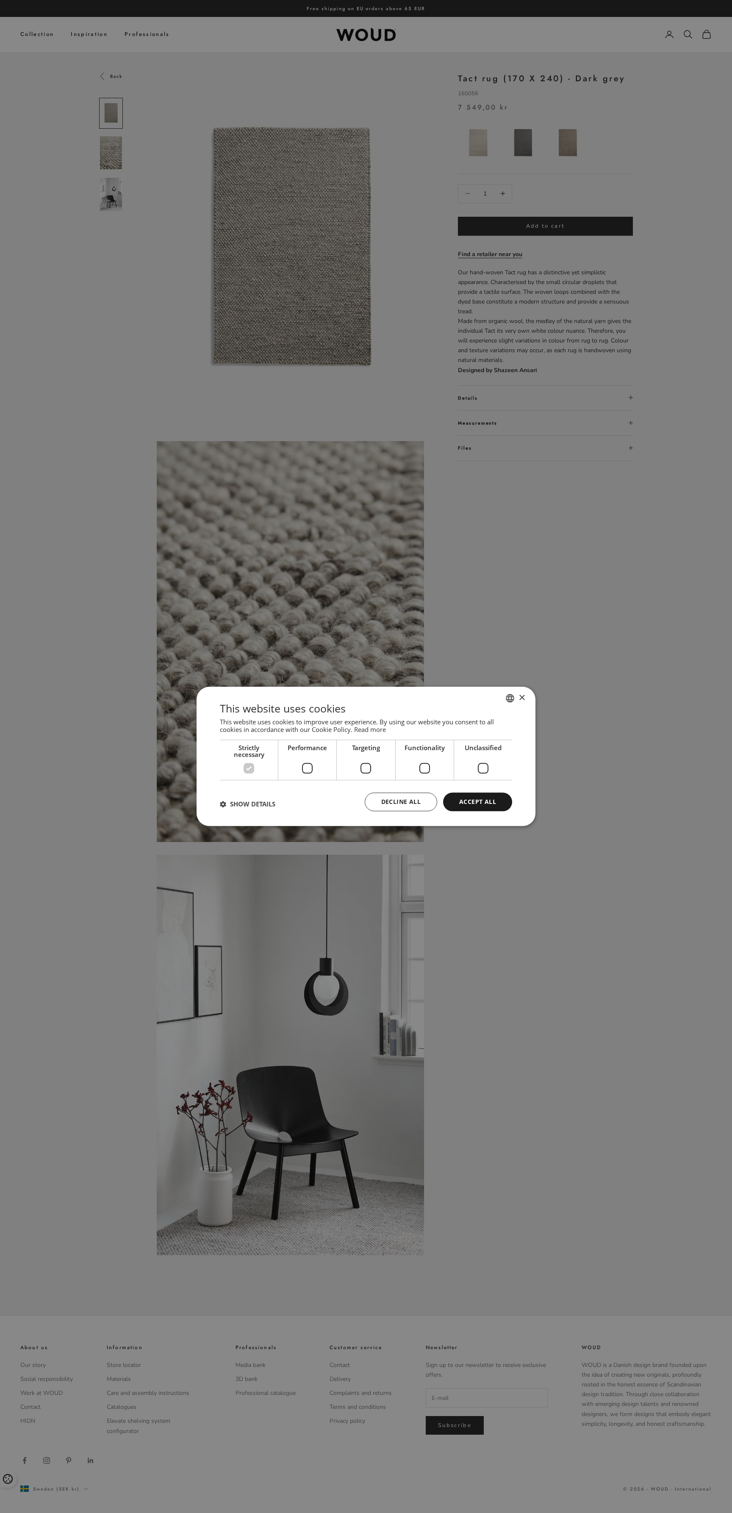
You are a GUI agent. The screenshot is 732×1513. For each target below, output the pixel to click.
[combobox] (510, 698)
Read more (370, 729)
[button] (247, 804)
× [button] (521, 698)
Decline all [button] (401, 802)
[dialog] (366, 756)
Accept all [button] (477, 802)
